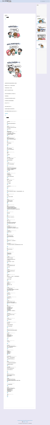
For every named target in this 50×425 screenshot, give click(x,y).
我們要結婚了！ (38, 40)
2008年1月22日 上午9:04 (11, 179)
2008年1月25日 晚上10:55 (12, 378)
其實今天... (37, 48)
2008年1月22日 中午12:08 (11, 239)
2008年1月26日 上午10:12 (11, 383)
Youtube (22, 420)
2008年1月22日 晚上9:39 (13, 313)
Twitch (24, 420)
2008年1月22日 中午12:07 (11, 234)
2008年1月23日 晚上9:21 (14, 356)
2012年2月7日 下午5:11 (10, 394)
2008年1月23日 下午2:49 (11, 340)
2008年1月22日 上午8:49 (10, 147)
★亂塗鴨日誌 (6, 113)
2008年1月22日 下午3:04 (12, 264)
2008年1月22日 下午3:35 (12, 274)
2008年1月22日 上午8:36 (11, 126)
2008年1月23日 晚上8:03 (12, 345)
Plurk (26, 420)
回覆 (7, 124)
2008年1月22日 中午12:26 (13, 243)
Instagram (28, 420)
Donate (31, 420)
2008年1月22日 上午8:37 (14, 131)
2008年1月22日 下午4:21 (12, 287)
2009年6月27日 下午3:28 (11, 387)
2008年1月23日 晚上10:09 (11, 361)
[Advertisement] (19, 8)
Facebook (19, 420)
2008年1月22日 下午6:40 (11, 305)
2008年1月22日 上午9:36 (11, 199)
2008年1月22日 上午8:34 (12, 121)
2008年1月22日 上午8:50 (13, 157)
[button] (5, 19)
